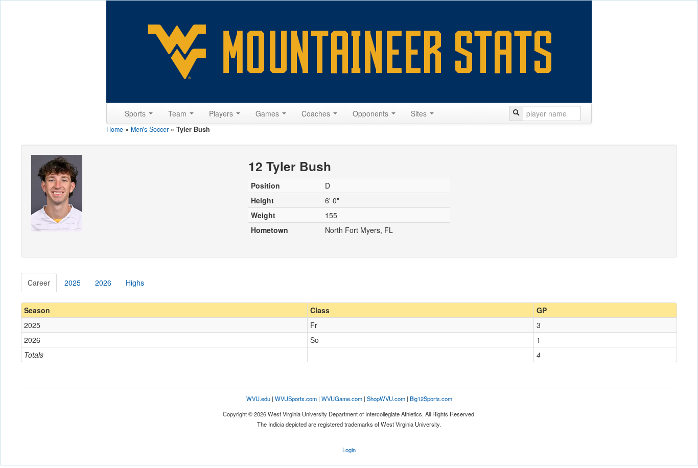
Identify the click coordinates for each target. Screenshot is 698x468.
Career (39, 282)
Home (114, 129)
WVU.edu (258, 398)
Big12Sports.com (431, 398)
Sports (136, 113)
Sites (420, 113)
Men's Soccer (150, 129)
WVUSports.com (296, 398)
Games (268, 113)
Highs (135, 282)
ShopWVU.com (386, 398)
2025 (72, 282)
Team (178, 113)
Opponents (371, 113)
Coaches (316, 113)
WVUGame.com (341, 398)
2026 (103, 282)
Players (222, 113)
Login (349, 450)
